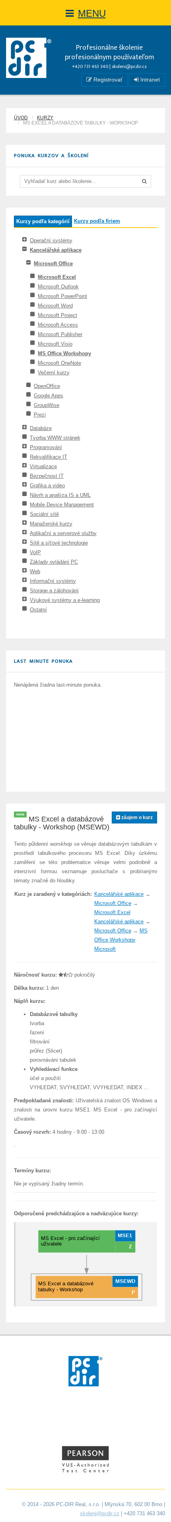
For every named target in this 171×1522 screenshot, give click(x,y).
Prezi (40, 415)
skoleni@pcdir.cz (129, 66)
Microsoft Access (58, 325)
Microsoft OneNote (59, 363)
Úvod (21, 118)
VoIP (35, 552)
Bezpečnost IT (47, 476)
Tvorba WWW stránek (55, 438)
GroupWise (46, 405)
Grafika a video (47, 486)
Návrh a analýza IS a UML (60, 495)
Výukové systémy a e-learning (65, 600)
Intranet (149, 79)
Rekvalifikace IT (48, 457)
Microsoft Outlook (58, 287)
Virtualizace (43, 466)
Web (35, 571)
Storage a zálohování (54, 591)
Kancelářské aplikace (56, 250)
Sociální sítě (44, 514)
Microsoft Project (57, 315)
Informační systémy (53, 581)
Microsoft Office (53, 264)
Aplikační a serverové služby (63, 533)
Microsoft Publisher (60, 334)
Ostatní (38, 610)
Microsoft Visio (55, 344)
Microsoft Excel (57, 277)
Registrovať (107, 79)
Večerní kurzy (54, 373)
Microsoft (105, 949)
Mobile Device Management (62, 505)
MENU (92, 13)
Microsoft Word (55, 306)
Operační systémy (51, 240)
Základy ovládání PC (54, 562)
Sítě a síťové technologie (59, 543)
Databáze (41, 428)
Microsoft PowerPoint (62, 296)
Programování (46, 447)
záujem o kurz (136, 817)
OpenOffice (47, 386)
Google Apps (48, 396)
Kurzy (45, 118)
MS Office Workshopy (64, 353)
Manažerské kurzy (51, 524)
